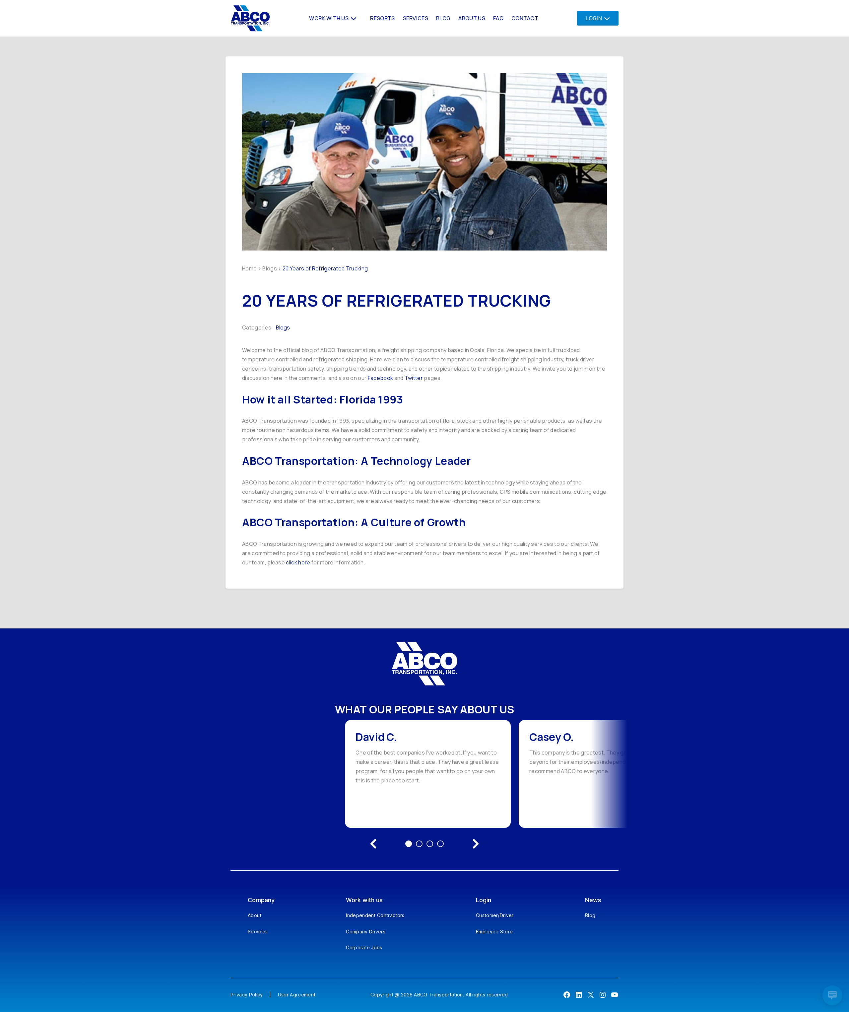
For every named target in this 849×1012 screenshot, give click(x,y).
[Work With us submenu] (353, 18)
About (255, 915)
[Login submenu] (605, 18)
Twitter (414, 378)
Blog (590, 915)
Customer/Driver (495, 915)
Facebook (381, 378)
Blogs (269, 268)
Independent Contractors (375, 915)
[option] (428, 774)
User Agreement (296, 994)
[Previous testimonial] (373, 844)
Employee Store (494, 931)
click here (298, 562)
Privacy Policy (246, 994)
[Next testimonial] (476, 844)
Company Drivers (365, 931)
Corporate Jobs (364, 947)
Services (258, 931)
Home (249, 268)
